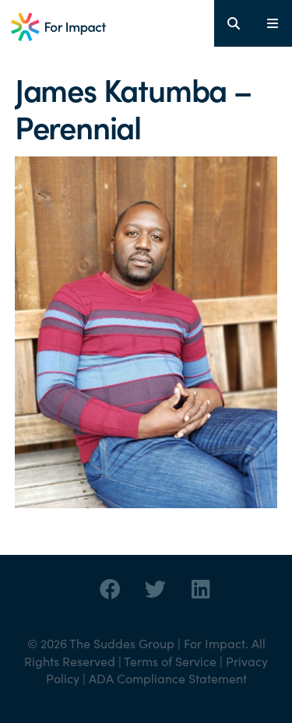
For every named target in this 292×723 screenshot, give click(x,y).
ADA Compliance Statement (168, 678)
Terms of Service (170, 661)
